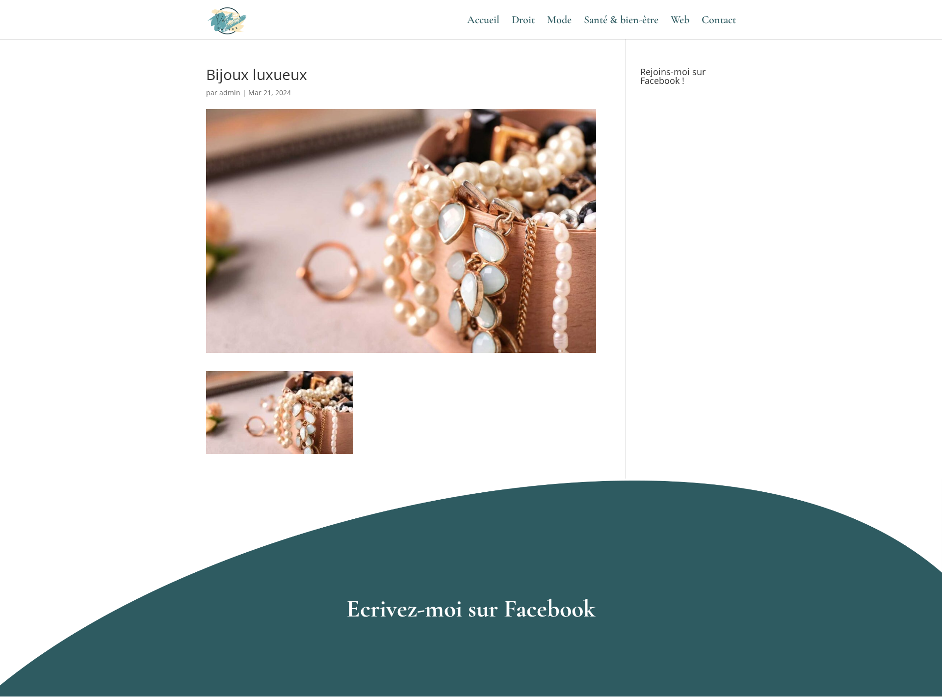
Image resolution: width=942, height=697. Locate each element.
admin (229, 92)
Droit (523, 21)
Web (680, 21)
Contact (719, 21)
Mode (559, 21)
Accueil (483, 21)
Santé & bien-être (621, 21)
